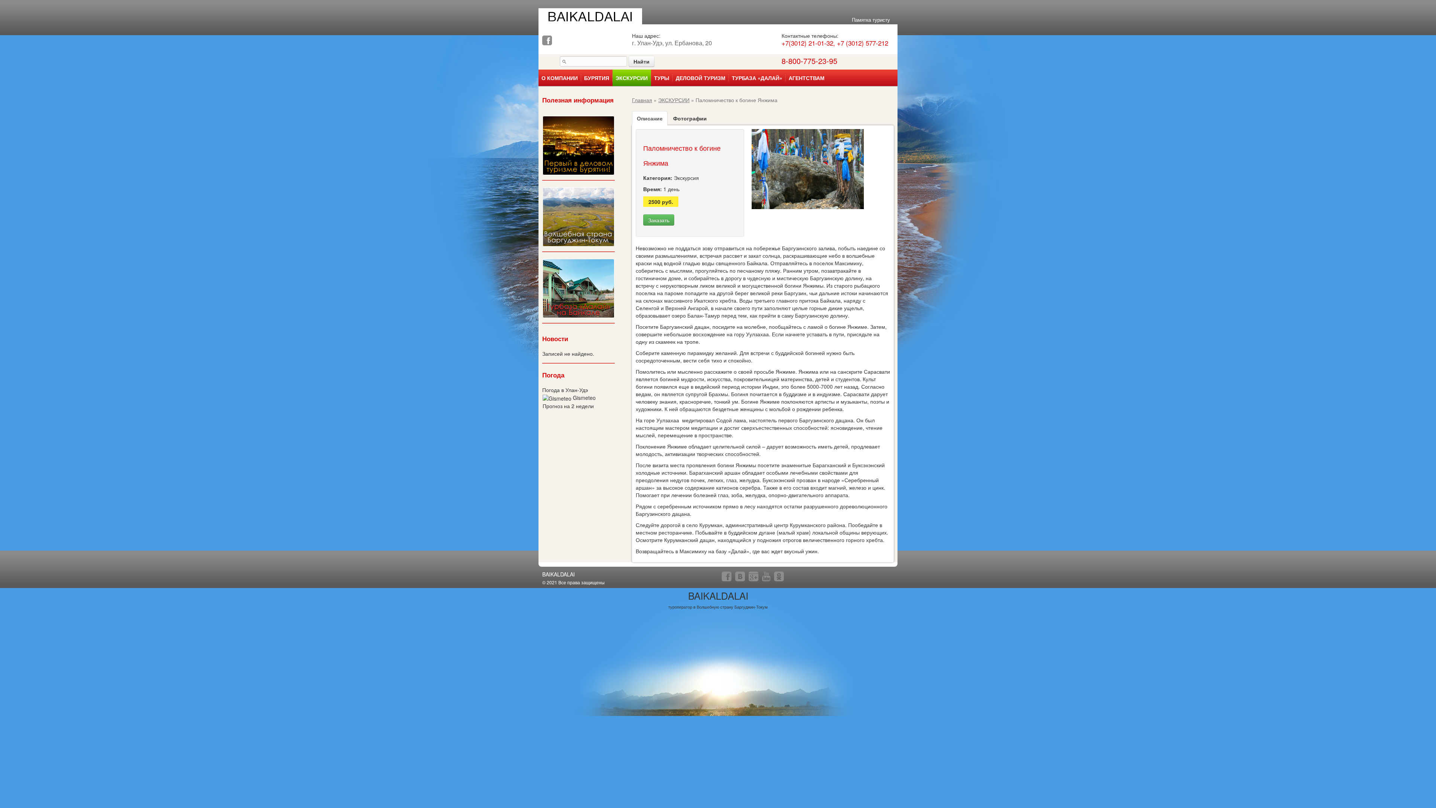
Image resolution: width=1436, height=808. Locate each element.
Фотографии (690, 118)
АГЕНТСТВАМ (807, 78)
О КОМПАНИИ (559, 78)
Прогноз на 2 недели (568, 406)
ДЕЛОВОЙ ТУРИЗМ (700, 78)
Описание (650, 118)
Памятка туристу (871, 19)
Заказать (658, 220)
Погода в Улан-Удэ (565, 390)
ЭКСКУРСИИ (632, 78)
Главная (642, 100)
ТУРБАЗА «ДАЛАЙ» (757, 78)
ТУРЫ (661, 78)
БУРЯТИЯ (596, 78)
